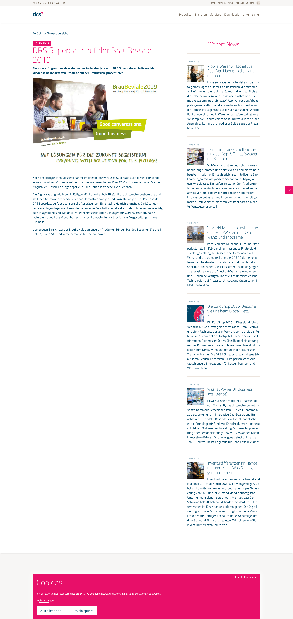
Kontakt (240, 2)
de (258, 2)
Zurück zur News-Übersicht (50, 33)
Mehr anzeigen (45, 600)
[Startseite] (38, 18)
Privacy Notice (251, 577)
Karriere (222, 2)
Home (212, 2)
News (230, 2)
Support (250, 2)
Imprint (238, 577)
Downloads (231, 14)
